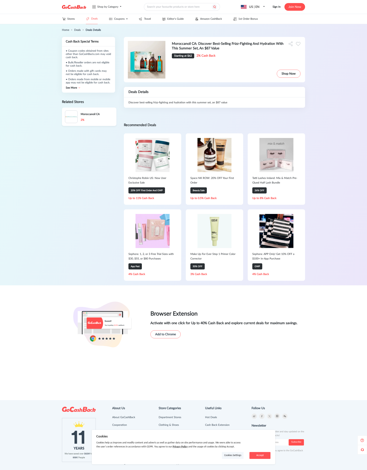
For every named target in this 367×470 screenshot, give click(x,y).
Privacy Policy (180, 446)
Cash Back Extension (217, 425)
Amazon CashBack (211, 19)
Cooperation (119, 425)
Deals (94, 18)
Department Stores (170, 417)
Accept (260, 455)
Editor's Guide (175, 19)
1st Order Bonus (248, 19)
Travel (147, 19)
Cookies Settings (232, 455)
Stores (71, 19)
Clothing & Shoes (169, 425)
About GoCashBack (123, 417)
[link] (65, 30)
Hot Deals (211, 417)
